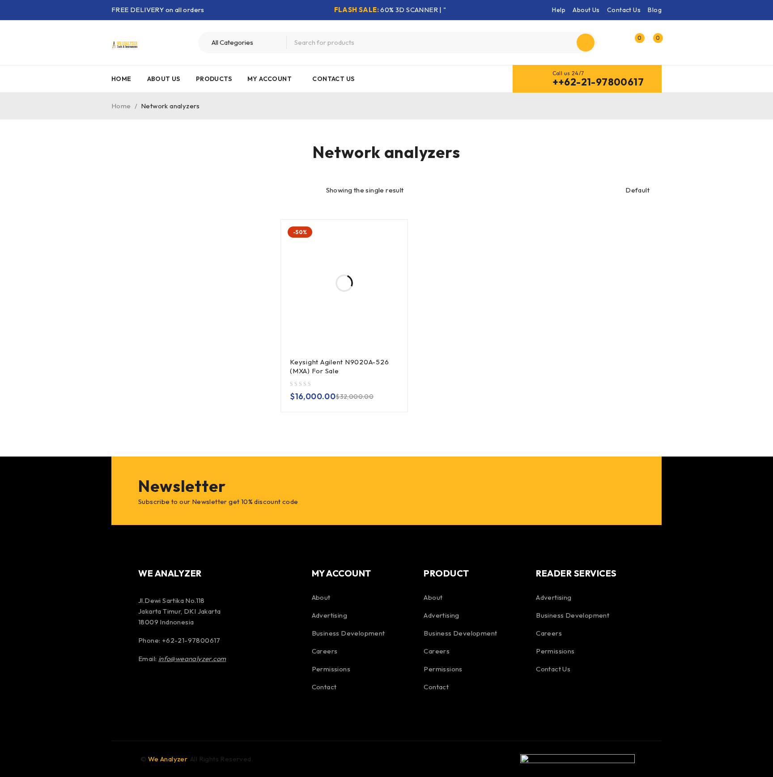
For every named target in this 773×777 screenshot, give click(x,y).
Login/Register (615, 42)
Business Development (348, 633)
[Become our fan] (147, 689)
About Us (586, 10)
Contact (324, 687)
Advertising (329, 615)
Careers (325, 651)
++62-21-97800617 (598, 82)
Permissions (331, 669)
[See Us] (195, 689)
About (321, 597)
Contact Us (624, 10)
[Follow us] (171, 689)
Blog (655, 10)
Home (121, 106)
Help (558, 10)
